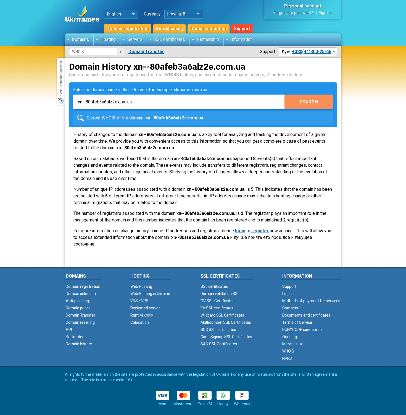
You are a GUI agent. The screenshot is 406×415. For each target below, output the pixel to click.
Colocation (139, 322)
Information (242, 39)
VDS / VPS (139, 301)
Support (242, 28)
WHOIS (288, 351)
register (260, 230)
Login (287, 293)
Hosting (108, 39)
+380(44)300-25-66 (311, 51)
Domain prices (78, 308)
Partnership (208, 39)
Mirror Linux (292, 344)
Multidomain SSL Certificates (226, 322)
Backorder (75, 337)
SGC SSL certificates (218, 329)
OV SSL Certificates (217, 301)
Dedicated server (145, 308)
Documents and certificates (306, 315)
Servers (135, 39)
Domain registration (128, 28)
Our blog (289, 337)
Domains (80, 39)
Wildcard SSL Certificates (222, 315)
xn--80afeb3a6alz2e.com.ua (174, 118)
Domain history (79, 344)
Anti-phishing (169, 28)
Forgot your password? (293, 13)
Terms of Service (297, 322)
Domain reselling (80, 322)
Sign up (325, 13)
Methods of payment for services (311, 301)
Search (308, 102)
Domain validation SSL (220, 293)
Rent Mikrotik (141, 315)
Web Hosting (141, 286)
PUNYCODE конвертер (302, 329)
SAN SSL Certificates (219, 344)
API (69, 329)
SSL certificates (169, 39)
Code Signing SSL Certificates (226, 337)
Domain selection (208, 28)
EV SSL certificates (217, 308)
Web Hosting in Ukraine (150, 293)
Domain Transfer (146, 51)
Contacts (290, 308)
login (240, 230)
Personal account (302, 6)
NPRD (287, 358)
